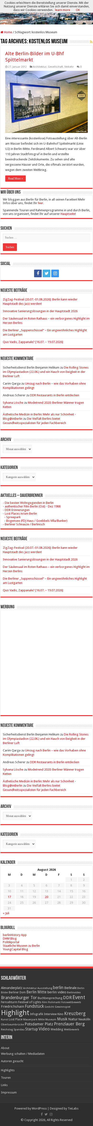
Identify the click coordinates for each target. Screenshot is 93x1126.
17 (9, 897)
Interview (50, 1014)
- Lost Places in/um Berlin (20, 513)
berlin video (56, 992)
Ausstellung (44, 988)
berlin (58, 987)
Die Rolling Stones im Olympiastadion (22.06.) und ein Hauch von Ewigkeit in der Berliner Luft (45, 372)
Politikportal (11, 942)
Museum (50, 1019)
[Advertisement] (46, 659)
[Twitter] (46, 273)
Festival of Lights (29, 1002)
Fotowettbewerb (71, 1002)
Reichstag (7, 1029)
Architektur (39, 66)
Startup (31, 1029)
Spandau (19, 1029)
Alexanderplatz (11, 988)
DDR (67, 997)
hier (40, 203)
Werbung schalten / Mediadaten (23, 1053)
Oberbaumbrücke (12, 1024)
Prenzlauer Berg (69, 1023)
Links (4, 1085)
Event (78, 997)
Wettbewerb (71, 1029)
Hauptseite (68, 214)
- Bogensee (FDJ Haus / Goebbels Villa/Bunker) (35, 520)
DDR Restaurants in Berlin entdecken (54, 395)
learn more (62, 10)
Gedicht (49, 1006)
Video (44, 1028)
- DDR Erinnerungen (16, 510)
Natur (73, 1019)
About (5, 1048)
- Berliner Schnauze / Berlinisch (24, 524)
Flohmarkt (54, 1002)
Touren (6, 1077)
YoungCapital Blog (15, 949)
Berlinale (70, 988)
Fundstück (34, 1006)
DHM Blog (10, 938)
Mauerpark (30, 1019)
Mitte (41, 1019)
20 (46, 897)
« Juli (6, 913)
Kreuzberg (75, 1013)
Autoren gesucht (12, 1061)
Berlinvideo (74, 992)
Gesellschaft (55, 66)
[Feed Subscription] (91, 42)
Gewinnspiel (62, 1006)
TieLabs (73, 1108)
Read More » (15, 178)
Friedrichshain (12, 1006)
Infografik (36, 1014)
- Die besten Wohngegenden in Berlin (28, 503)
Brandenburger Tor (19, 997)
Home (7, 32)
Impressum (9, 1092)
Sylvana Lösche (13, 402)
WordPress (39, 1108)
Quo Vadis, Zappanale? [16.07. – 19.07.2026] (33, 342)
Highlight (15, 1013)
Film (44, 1002)
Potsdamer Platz (39, 1024)
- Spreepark (12, 517)
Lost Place (15, 1019)
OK (78, 10)
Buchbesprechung (50, 998)
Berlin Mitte (36, 992)
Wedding (57, 1029)
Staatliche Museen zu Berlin (21, 945)
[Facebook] (38, 273)
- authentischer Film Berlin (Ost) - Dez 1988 (32, 506)
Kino (60, 1014)
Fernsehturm (9, 1002)
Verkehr (69, 66)
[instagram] (55, 273)
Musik (62, 1019)
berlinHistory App (15, 935)
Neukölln (84, 1019)
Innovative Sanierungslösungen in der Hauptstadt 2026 (40, 311)
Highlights (8, 1070)
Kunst (4, 1019)
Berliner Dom (17, 992)
